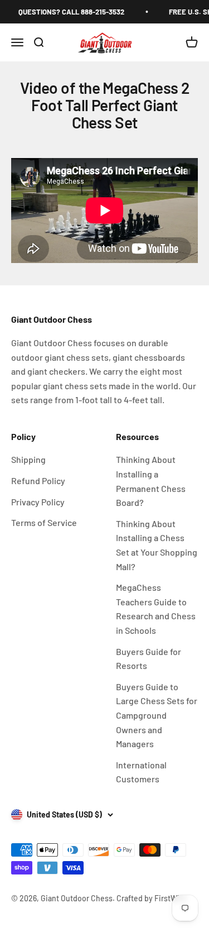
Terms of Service (44, 522)
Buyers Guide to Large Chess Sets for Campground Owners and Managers (156, 715)
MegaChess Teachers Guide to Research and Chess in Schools (156, 608)
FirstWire (170, 898)
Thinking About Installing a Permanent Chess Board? (151, 481)
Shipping (28, 459)
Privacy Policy (38, 501)
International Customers (141, 772)
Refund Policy (38, 480)
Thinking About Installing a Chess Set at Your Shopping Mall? (156, 545)
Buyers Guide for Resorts (148, 658)
